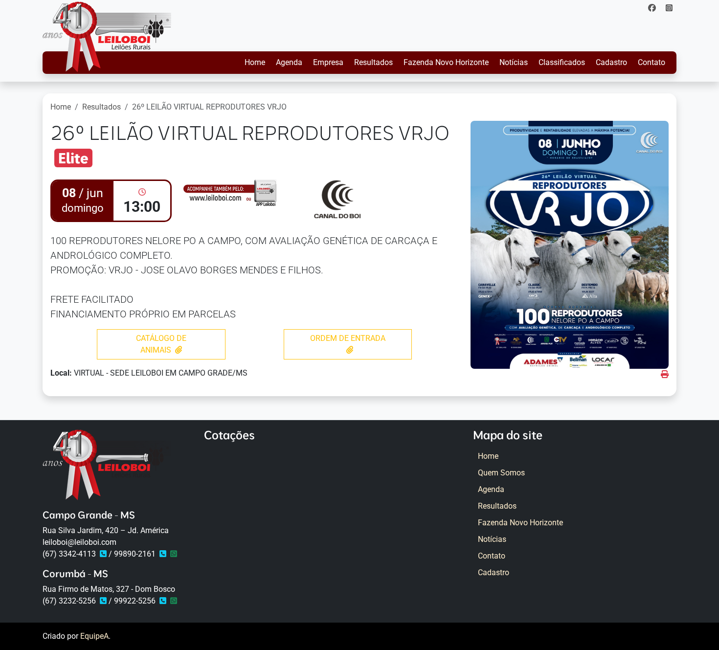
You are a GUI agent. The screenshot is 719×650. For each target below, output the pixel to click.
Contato (651, 62)
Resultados (373, 62)
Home (255, 62)
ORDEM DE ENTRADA (347, 338)
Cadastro (611, 62)
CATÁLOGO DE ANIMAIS (161, 344)
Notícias (513, 62)
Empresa (328, 62)
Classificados (562, 62)
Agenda (289, 62)
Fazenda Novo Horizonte (446, 62)
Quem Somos (501, 472)
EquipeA (94, 636)
